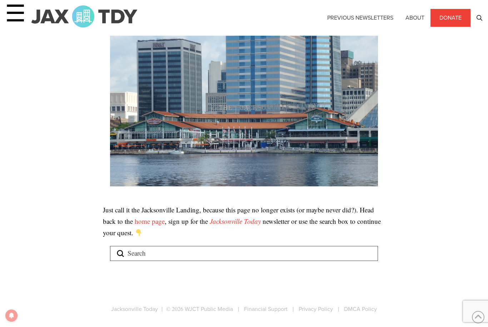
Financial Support (266, 309)
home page (150, 221)
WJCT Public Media (209, 309)
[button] (479, 17)
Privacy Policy (316, 309)
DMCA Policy (360, 309)
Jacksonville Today (236, 221)
